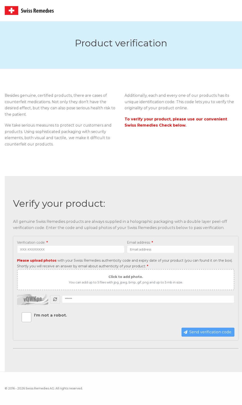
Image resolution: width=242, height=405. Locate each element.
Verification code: (32, 242)
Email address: (140, 242)
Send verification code (210, 332)
